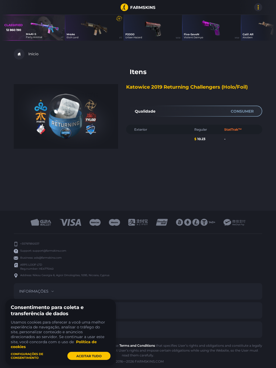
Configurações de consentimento (27, 356)
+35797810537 (29, 243)
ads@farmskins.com (48, 257)
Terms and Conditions (137, 345)
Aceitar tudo (89, 356)
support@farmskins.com (49, 250)
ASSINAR (19, 7)
